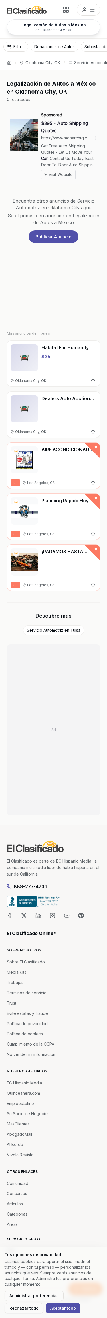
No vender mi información (31, 1054)
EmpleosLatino (20, 1103)
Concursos (17, 1193)
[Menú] (88, 10)
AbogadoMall (19, 1134)
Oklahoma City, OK (42, 62)
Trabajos (15, 982)
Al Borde (15, 1144)
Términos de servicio (27, 992)
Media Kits (16, 972)
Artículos (15, 1203)
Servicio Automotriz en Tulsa (53, 630)
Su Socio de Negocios (28, 1113)
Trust (11, 1003)
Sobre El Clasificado (26, 961)
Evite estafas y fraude (27, 1013)
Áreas (12, 1224)
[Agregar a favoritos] (93, 380)
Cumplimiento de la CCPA (30, 1044)
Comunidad (17, 1183)
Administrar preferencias (34, 1295)
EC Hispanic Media (24, 1082)
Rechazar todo (24, 1308)
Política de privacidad (27, 1023)
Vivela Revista (20, 1154)
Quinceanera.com (23, 1093)
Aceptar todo (63, 1308)
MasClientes (18, 1123)
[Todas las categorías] (66, 9)
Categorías (17, 1214)
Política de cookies (25, 1033)
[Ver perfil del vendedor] (16, 451)
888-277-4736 (30, 886)
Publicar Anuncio (53, 237)
